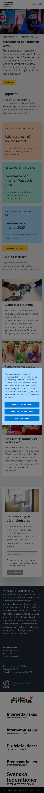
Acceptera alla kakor (22, 404)
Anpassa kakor (22, 418)
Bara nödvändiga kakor (22, 411)
